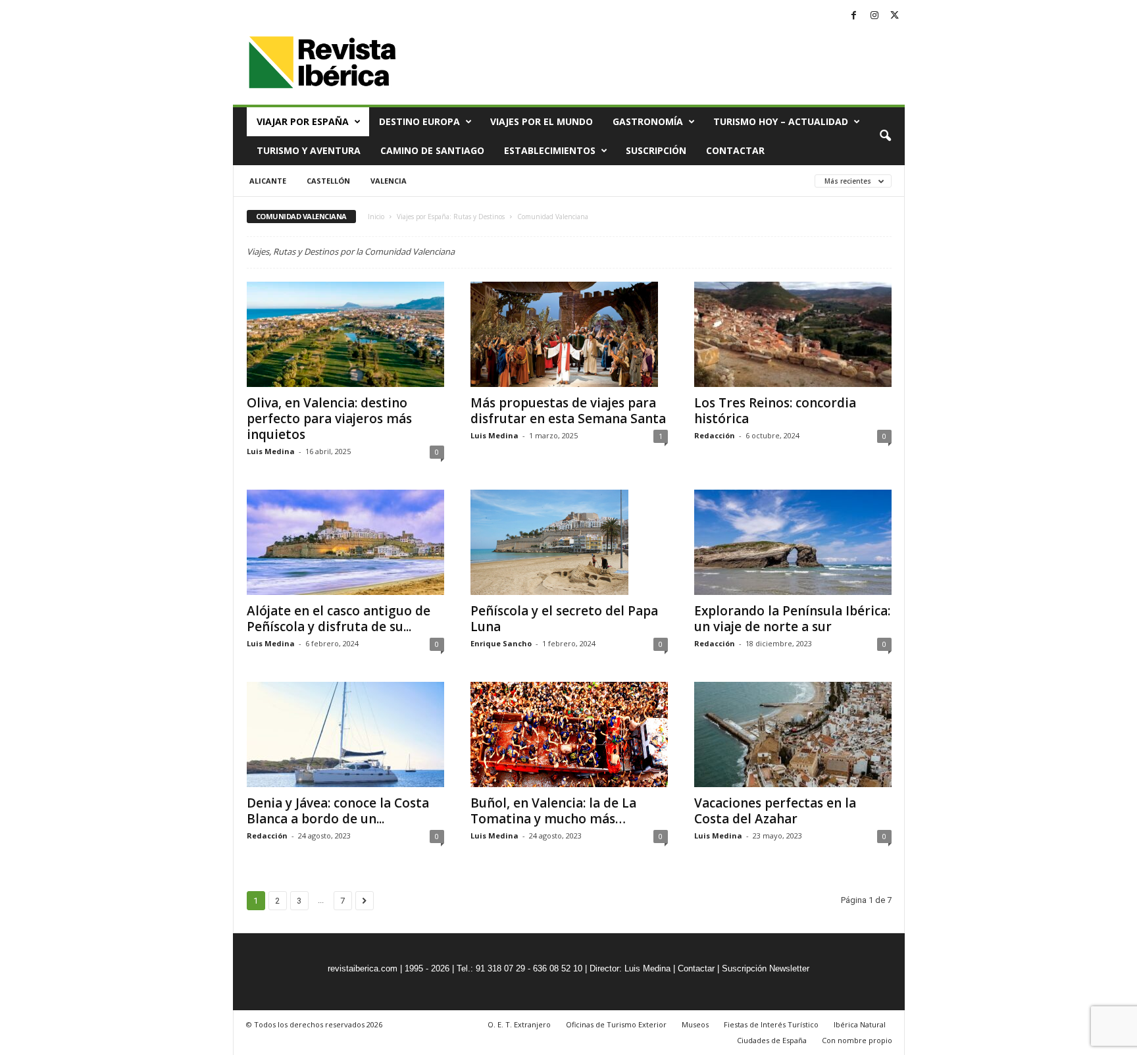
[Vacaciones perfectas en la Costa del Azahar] (793, 734)
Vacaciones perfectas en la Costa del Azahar (775, 810)
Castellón (328, 181)
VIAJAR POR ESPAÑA (303, 121)
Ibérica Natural (860, 1024)
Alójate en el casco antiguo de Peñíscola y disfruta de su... (338, 618)
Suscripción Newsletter (765, 968)
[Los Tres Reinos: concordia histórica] (793, 334)
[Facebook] (854, 16)
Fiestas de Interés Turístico (771, 1024)
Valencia (388, 181)
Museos (695, 1024)
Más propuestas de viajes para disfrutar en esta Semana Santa (568, 410)
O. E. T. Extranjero (519, 1024)
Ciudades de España (772, 1040)
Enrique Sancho (501, 643)
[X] (895, 16)
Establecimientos (549, 150)
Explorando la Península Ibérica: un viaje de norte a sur (792, 618)
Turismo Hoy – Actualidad (780, 121)
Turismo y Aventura (309, 150)
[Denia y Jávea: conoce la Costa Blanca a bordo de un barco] (345, 734)
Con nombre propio (857, 1040)
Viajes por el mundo (541, 121)
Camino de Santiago (432, 150)
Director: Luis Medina (630, 968)
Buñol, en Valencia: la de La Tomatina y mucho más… (553, 810)
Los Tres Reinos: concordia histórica (775, 410)
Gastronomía (648, 121)
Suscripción (656, 150)
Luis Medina (271, 451)
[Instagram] (874, 16)
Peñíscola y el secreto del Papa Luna (564, 618)
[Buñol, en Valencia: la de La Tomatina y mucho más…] (569, 734)
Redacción (714, 435)
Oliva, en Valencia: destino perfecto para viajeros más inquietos (329, 418)
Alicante (267, 181)
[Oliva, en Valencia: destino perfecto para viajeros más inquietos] (345, 334)
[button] (885, 136)
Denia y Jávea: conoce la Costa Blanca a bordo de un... (338, 810)
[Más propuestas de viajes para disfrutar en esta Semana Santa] (569, 334)
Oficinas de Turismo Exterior (616, 1024)
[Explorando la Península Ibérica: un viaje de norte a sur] (793, 542)
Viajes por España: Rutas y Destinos (451, 216)
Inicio (376, 216)
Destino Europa (419, 121)
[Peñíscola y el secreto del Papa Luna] (569, 542)
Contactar (735, 150)
